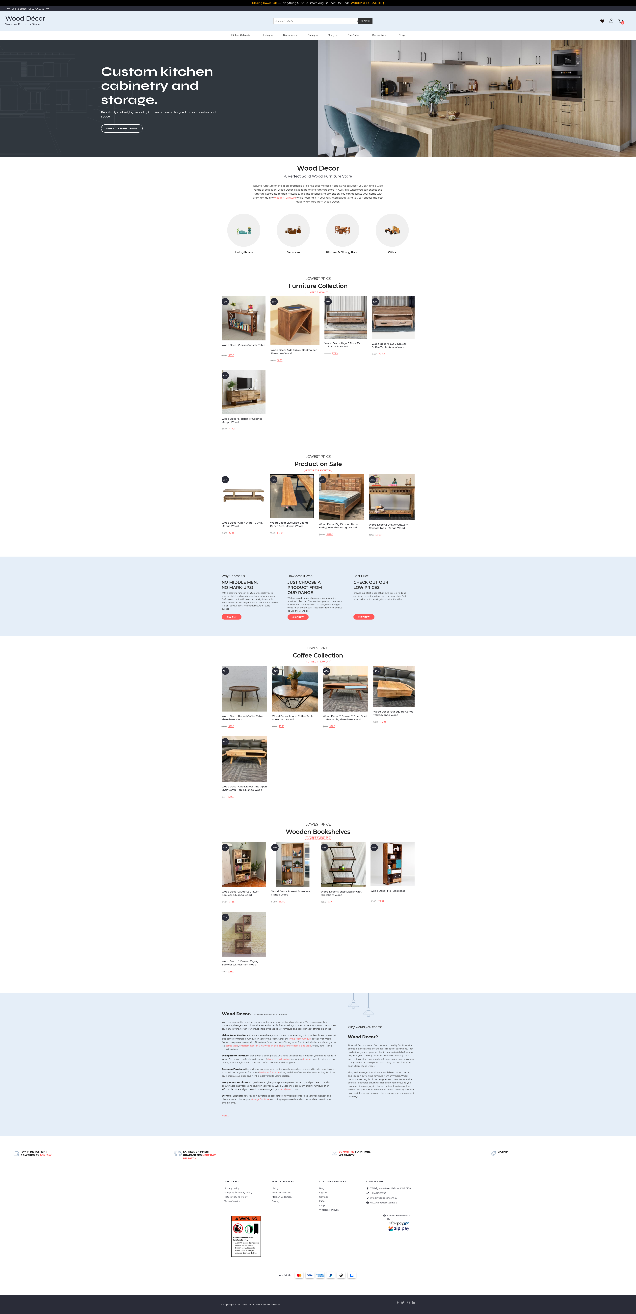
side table (306, 1045)
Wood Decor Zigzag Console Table (243, 345)
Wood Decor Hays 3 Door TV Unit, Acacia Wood (342, 345)
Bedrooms (289, 35)
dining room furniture (279, 1059)
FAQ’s (322, 1201)
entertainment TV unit (251, 1045)
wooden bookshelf (274, 1045)
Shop (322, 1205)
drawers (306, 1059)
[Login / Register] (611, 22)
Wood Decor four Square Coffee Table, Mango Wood (393, 713)
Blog (321, 1188)
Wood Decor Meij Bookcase (388, 890)
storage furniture (260, 1099)
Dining (311, 35)
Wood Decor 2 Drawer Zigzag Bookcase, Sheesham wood (240, 963)
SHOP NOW (298, 617)
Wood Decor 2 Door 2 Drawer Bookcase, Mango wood (240, 893)
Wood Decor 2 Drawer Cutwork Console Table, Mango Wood (388, 526)
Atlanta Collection (281, 1192)
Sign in (323, 1192)
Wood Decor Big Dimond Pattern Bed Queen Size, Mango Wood (340, 526)
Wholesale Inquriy (329, 1209)
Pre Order (353, 35)
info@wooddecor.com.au (383, 1197)
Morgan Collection (282, 1196)
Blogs (402, 35)
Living (266, 35)
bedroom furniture (269, 1072)
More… (225, 1115)
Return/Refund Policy (235, 1196)
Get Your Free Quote (121, 128)
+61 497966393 (35, 8)
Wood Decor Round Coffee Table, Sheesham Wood (242, 718)
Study (331, 35)
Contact (323, 1196)
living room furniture (300, 1038)
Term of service (232, 1201)
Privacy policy (231, 1188)
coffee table (232, 1045)
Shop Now (232, 617)
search (365, 21)
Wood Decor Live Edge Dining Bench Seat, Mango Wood (289, 524)
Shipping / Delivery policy (238, 1192)
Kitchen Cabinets (240, 35)
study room (287, 1089)
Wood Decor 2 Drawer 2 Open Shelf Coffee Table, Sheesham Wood (345, 718)
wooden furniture (285, 197)
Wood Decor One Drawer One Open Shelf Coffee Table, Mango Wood (244, 788)
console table (292, 1045)
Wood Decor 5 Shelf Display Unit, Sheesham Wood (341, 893)
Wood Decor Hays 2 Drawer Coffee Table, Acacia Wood (389, 345)
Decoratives (379, 35)
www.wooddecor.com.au (383, 1202)
